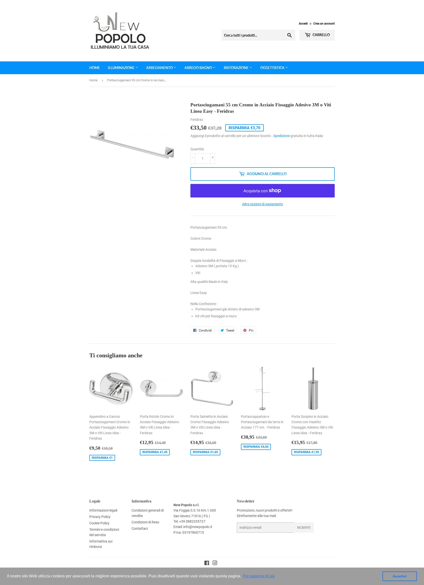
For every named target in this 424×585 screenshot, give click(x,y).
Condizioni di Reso (145, 522)
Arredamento (159, 68)
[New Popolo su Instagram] (214, 564)
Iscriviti (303, 527)
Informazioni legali (103, 510)
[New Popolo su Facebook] (206, 564)
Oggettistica (272, 68)
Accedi (303, 23)
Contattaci (140, 528)
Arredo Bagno (199, 68)
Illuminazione (121, 68)
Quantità (197, 149)
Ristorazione (236, 68)
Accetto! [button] (400, 576)
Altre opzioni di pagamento (262, 204)
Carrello (321, 35)
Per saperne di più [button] (259, 576)
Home (94, 68)
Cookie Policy (99, 523)
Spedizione (281, 136)
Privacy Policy (99, 517)
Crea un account (324, 23)
